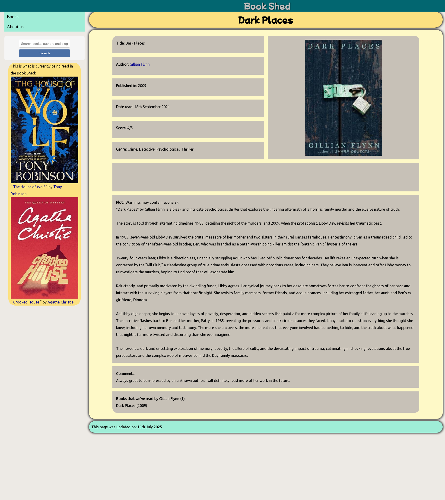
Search (44, 53)
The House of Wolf (29, 187)
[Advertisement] (44, 340)
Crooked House (26, 302)
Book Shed (267, 5)
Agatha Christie (60, 302)
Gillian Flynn (140, 64)
